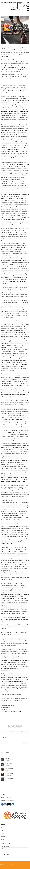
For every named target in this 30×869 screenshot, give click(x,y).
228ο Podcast (9, 778)
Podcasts (15, 7)
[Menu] (2, 2)
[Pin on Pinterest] (19, 726)
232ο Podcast (9, 758)
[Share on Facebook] (11, 726)
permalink (26, 731)
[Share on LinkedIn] (21, 726)
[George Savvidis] (10, 2)
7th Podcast (4, 743)
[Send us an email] (28, 6)
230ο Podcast (9, 768)
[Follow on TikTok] (28, 4)
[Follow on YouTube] (28, 10)
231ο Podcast (8, 763)
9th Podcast (25, 743)
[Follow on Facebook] (28, 1)
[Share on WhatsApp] (8, 726)
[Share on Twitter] (13, 726)
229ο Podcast (9, 773)
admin (21, 13)
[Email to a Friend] (16, 726)
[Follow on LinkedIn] (28, 8)
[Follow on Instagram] (28, 3)
